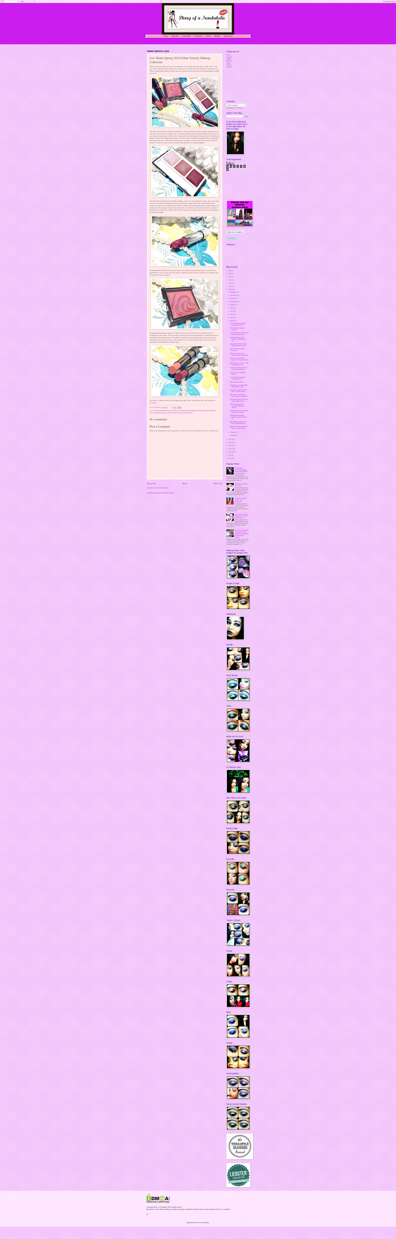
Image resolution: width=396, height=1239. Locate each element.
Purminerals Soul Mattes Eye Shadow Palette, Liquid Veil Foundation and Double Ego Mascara (242, 533)
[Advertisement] (198, 44)
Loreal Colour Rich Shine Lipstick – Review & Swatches (239, 359)
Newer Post (151, 483)
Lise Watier (174, 410)
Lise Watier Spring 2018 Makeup (187, 410)
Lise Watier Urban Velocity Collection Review (179, 413)
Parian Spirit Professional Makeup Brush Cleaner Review (241, 469)
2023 (230, 274)
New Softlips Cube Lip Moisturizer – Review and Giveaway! (241, 516)
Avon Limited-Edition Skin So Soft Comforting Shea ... (238, 368)
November (233, 295)
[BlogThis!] (175, 408)
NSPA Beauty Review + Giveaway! (242, 485)
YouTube (229, 67)
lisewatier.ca (153, 403)
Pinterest (228, 65)
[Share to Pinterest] (181, 408)
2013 (230, 452)
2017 (230, 439)
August (232, 305)
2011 (230, 458)
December (233, 292)
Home (165, 36)
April (232, 317)
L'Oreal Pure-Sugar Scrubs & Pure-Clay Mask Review (238, 390)
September (233, 301)
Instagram (229, 57)
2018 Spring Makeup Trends (162, 410)
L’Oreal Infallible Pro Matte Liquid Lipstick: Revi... (238, 324)
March (232, 320)
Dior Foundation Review (237, 382)
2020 (230, 283)
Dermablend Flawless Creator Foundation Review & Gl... (238, 345)
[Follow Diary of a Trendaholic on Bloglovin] (235, 233)
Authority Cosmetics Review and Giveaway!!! (241, 500)
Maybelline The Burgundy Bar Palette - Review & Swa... (238, 427)
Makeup (217, 36)
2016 (230, 442)
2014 (230, 449)
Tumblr (228, 63)
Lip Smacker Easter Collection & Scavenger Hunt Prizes (239, 333)
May (231, 314)
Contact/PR (186, 36)
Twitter (228, 55)
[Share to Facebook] (179, 408)
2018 (230, 289)
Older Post (218, 483)
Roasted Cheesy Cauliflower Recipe (238, 373)
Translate (240, 108)
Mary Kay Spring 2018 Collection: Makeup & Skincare (237, 405)
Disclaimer (198, 36)
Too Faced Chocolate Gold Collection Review (237, 378)
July (231, 308)
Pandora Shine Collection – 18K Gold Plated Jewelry (239, 364)
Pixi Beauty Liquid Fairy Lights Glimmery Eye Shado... (239, 411)
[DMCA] (158, 1202)
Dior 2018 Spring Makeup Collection (237, 349)
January (232, 435)
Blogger (207, 1222)
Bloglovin (229, 61)
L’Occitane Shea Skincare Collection (237, 329)
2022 (230, 277)
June (231, 311)
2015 (230, 445)
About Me (175, 36)
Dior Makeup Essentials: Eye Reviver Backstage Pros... (238, 422)
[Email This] (173, 408)
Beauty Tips (228, 36)
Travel (208, 36)
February (233, 432)
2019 (230, 286)
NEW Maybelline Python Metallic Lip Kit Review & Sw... (238, 417)
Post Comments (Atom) (161, 488)
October (232, 298)
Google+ (228, 59)
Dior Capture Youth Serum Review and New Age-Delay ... (239, 395)
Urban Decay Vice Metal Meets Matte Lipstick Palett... (239, 386)
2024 (230, 270)
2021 (230, 280)
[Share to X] (177, 408)
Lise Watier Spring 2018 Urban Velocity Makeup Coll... (239, 400)
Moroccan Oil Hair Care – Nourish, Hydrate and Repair (239, 354)
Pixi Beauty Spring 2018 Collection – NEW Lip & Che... (238, 339)
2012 (230, 455)
